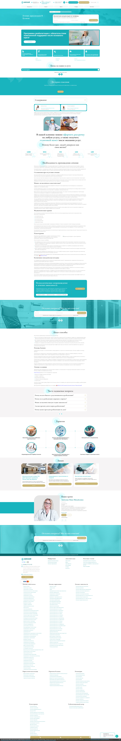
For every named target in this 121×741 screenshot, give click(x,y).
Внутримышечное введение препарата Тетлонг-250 (33, 649)
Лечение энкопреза (79, 684)
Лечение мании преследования (82, 693)
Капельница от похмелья (28, 589)
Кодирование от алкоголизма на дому (30, 634)
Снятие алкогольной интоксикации (30, 669)
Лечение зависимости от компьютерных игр (84, 595)
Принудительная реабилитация (56, 598)
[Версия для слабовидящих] (28, 562)
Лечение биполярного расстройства (37, 713)
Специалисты (38, 60)
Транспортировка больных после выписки (58, 681)
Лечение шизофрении (80, 690)
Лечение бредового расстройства (82, 694)
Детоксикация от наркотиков (55, 636)
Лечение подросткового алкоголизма (30, 615)
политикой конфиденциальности (67, 315)
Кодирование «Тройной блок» (29, 663)
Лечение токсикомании (80, 592)
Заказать (34, 485)
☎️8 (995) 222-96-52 (43, 255)
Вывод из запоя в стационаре (29, 621)
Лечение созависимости (54, 592)
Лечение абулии (79, 676)
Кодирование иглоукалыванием (29, 636)
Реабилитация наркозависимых (56, 630)
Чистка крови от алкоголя (28, 625)
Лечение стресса (33, 733)
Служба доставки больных (55, 684)
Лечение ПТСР (33, 710)
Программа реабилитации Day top (75, 706)
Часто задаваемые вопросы (79, 60)
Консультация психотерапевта (29, 676)
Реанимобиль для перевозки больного (57, 679)
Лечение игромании (80, 587)
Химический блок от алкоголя (29, 666)
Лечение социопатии (34, 707)
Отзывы (57, 60)
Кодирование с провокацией (29, 637)
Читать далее (64, 512)
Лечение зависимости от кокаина (56, 616)
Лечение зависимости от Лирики (56, 622)
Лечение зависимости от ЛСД (55, 627)
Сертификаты (68, 563)
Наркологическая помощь (53, 560)
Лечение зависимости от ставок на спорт (83, 598)
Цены (37, 58)
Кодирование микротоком (28, 657)
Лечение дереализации (80, 675)
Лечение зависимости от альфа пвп (56, 643)
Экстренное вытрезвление (28, 658)
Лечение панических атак (35, 730)
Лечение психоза (79, 688)
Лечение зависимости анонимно (82, 586)
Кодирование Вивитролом (28, 598)
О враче (69, 514)
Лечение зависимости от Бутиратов (56, 610)
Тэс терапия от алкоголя (28, 648)
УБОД (51, 589)
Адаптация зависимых (54, 631)
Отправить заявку (93, 20)
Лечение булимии (33, 706)
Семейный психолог (34, 727)
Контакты (67, 568)
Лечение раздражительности (35, 709)
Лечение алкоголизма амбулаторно (30, 612)
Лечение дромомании (80, 673)
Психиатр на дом (79, 687)
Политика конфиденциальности (90, 562)
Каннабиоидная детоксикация (55, 637)
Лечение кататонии (79, 678)
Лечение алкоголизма (52, 562)
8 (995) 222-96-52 (58, 2)
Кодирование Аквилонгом (28, 640)
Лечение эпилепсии (79, 699)
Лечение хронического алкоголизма (30, 590)
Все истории (60, 91)
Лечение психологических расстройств (37, 721)
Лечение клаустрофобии (34, 718)
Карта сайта (68, 560)
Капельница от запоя (27, 587)
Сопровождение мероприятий (55, 676)
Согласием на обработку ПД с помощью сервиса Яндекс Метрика (44, 740)
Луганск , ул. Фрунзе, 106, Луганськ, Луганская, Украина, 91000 (46, 3)
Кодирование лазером (54, 595)
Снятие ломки (52, 587)
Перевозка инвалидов (54, 675)
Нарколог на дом (53, 586)
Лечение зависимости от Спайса (56, 613)
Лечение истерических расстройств (83, 681)
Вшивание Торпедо (27, 639)
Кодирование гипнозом (28, 595)
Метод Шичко (26, 607)
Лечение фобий (79, 679)
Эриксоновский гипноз (27, 652)
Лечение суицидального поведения (83, 697)
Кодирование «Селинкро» (28, 661)
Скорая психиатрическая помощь (82, 702)
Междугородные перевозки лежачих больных (58, 673)
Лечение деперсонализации (81, 696)
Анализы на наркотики (54, 642)
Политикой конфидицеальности (26, 740)
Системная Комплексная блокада (29, 654)
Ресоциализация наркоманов (55, 601)
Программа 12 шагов (54, 604)
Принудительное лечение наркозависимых (58, 590)
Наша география (86, 566)
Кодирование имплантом (28, 630)
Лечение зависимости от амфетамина (57, 619)
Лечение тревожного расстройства (37, 712)
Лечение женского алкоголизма (29, 592)
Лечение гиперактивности (35, 716)
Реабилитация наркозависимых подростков (58, 633)
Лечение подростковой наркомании (57, 607)
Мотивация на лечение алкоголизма (30, 618)
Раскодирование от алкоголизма (29, 627)
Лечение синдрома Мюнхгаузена (82, 700)
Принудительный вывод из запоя (29, 619)
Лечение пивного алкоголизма (29, 651)
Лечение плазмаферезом (28, 624)
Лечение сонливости (34, 715)
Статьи (75, 58)
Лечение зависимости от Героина (56, 612)
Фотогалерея (68, 565)
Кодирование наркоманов (55, 634)
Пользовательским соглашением (15, 740)
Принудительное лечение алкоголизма (30, 610)
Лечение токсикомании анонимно (82, 593)
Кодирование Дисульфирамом (29, 643)
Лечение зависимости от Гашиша (56, 621)
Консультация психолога (34, 722)
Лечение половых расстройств (82, 682)
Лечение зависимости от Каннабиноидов (57, 625)
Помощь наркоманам (54, 646)
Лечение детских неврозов (81, 685)
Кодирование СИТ (27, 631)
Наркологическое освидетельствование (57, 640)
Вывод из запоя (26, 586)
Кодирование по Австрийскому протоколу (31, 655)
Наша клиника (37, 372)
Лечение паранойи (33, 719)
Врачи (67, 562)
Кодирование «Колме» (27, 660)
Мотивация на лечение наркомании (56, 645)
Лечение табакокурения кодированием (83, 589)
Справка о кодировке (27, 604)
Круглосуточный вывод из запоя (29, 622)
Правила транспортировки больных (56, 682)
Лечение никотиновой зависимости (82, 590)
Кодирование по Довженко (55, 593)
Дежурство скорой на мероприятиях (57, 678)
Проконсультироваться (84, 2)
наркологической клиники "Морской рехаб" (73, 385)
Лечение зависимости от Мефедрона (57, 624)
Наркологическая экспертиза (29, 678)
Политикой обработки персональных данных (92, 739)
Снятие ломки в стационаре (55, 639)
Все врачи (64, 514)
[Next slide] (65, 520)
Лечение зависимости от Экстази (56, 628)
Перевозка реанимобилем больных (56, 685)
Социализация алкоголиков (28, 646)
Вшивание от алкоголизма (28, 601)
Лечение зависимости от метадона (56, 615)
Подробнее (29, 41)
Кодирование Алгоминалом (28, 642)
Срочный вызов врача (73, 2)
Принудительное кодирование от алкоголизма (32, 633)
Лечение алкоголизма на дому (29, 616)
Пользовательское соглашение (89, 560)
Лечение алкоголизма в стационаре (30, 613)
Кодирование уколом (27, 593)
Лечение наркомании (52, 563)
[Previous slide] (62, 520)
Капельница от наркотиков (28, 675)
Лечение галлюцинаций (80, 691)
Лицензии (58, 58)
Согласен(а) (115, 739)
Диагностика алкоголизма (28, 645)
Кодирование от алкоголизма (29, 628)
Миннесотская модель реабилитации (76, 707)
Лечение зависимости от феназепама (57, 618)
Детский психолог (33, 724)
